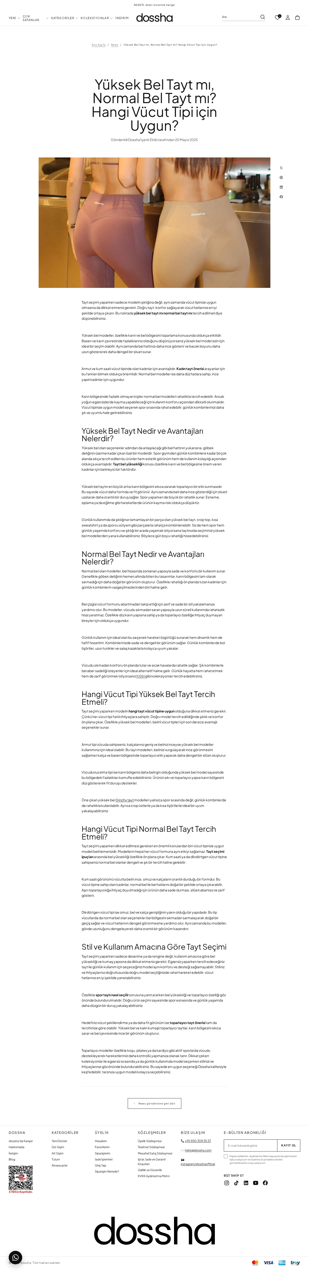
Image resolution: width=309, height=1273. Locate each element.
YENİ (12, 18)
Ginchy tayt (125, 800)
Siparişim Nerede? (107, 1171)
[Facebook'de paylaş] (281, 197)
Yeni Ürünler (59, 1141)
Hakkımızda (16, 1147)
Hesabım (101, 1141)
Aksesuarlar (60, 1165)
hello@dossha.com (198, 1150)
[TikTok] (236, 1183)
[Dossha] (154, 1231)
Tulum (56, 1159)
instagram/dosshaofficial (198, 1164)
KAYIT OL (288, 1145)
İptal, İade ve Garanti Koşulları (152, 1162)
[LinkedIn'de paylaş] (281, 187)
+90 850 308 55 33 (198, 1141)
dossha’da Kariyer (21, 1141)
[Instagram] (227, 1183)
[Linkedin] (246, 1183)
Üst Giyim (58, 1147)
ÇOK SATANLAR (31, 18)
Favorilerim (102, 1147)
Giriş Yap (100, 1165)
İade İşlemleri (103, 1159)
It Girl (140, 676)
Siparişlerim (102, 1153)
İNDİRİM (122, 18)
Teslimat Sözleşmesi (151, 1147)
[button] (297, 17)
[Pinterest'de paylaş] (281, 177)
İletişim (13, 1153)
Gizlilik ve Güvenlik (150, 1170)
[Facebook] (265, 1183)
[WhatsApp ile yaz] (15, 1257)
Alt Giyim (57, 1153)
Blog (12, 1159)
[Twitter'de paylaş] (281, 168)
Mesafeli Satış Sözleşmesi (155, 1153)
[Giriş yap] (288, 17)
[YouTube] (256, 1183)
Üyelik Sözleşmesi (150, 1141)
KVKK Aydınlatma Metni (153, 1176)
